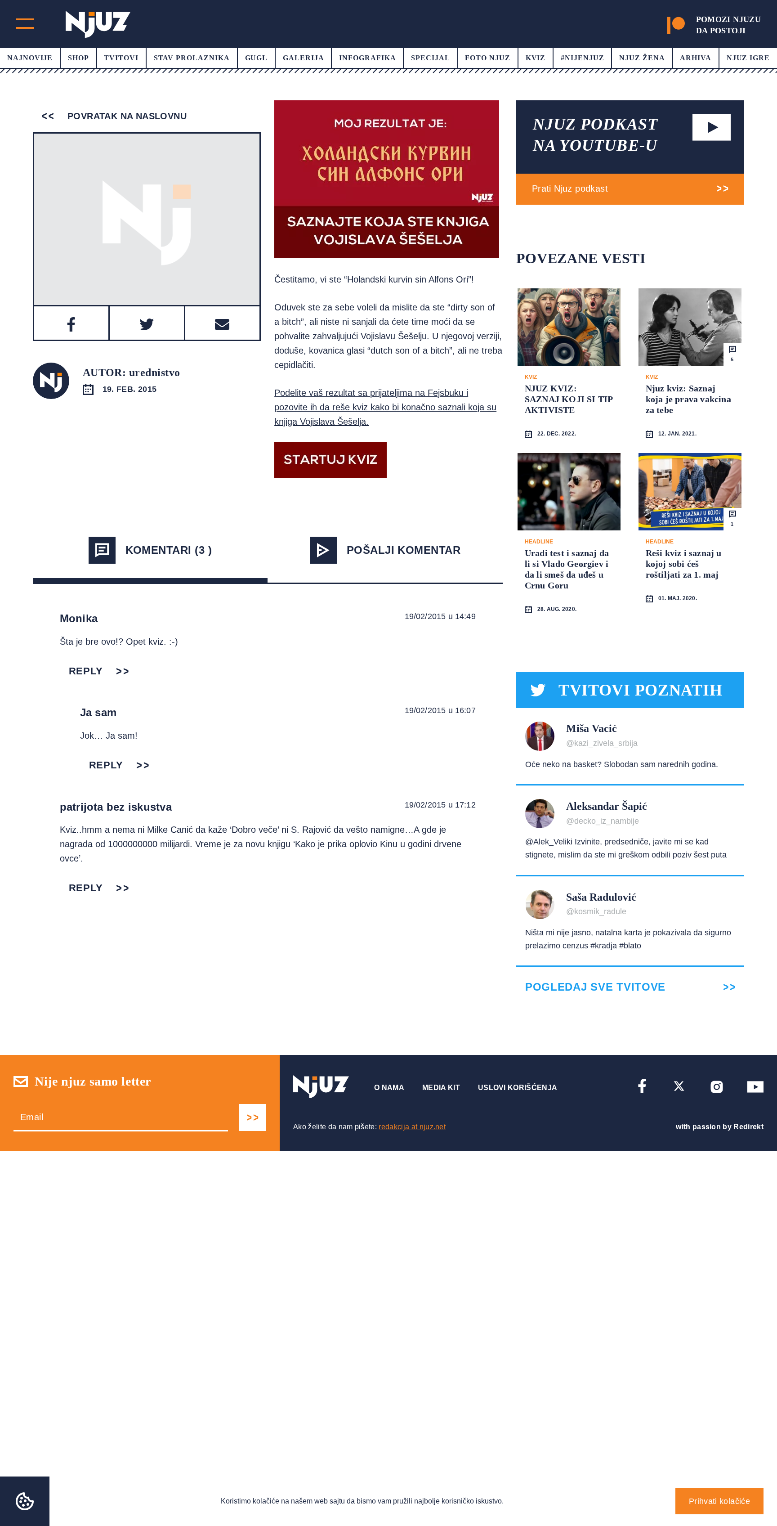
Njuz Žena (642, 58)
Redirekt (748, 1127)
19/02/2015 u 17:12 (440, 804)
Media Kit (441, 1087)
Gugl (256, 58)
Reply (86, 671)
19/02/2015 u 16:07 (440, 710)
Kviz (536, 58)
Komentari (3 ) (168, 550)
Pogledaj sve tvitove (595, 987)
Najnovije (30, 58)
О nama (389, 1087)
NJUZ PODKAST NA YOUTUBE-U (595, 134)
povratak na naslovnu (126, 116)
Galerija (303, 58)
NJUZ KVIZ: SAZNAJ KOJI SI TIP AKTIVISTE (569, 399)
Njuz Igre (748, 58)
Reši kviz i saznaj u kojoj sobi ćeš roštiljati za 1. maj (684, 563)
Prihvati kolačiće (719, 1501)
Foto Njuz (487, 58)
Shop (78, 58)
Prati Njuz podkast (570, 188)
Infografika (367, 58)
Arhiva (695, 58)
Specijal (430, 58)
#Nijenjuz (582, 58)
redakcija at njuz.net (412, 1127)
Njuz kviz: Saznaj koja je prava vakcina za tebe (688, 399)
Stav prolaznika (192, 58)
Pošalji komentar (404, 550)
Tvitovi (121, 58)
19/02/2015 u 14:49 (440, 616)
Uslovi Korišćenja (517, 1087)
